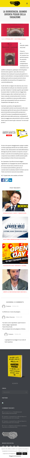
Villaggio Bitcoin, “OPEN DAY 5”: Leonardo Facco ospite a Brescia (15, 265)
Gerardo (6, 416)
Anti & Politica (18, 39)
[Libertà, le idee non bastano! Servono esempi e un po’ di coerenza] (15, 279)
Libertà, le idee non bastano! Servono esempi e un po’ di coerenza (15, 292)
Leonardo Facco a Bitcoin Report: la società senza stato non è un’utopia (14, 417)
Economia (23, 39)
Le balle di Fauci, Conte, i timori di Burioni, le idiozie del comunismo (15, 213)
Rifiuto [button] (24, 453)
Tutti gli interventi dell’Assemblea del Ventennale (12, 412)
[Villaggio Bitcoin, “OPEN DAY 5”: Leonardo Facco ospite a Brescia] (15, 253)
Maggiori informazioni (15, 456)
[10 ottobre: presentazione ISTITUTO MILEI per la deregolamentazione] (15, 227)
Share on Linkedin (10, 180)
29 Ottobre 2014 (9, 39)
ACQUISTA (15, 383)
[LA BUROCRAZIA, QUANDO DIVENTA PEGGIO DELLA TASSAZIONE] (15, 30)
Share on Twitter (6, 180)
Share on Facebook (3, 180)
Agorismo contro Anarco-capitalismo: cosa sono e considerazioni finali (14, 426)
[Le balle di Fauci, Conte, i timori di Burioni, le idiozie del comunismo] (15, 200)
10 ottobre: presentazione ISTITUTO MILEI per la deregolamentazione (15, 239)
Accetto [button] (19, 453)
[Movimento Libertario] (15, 3)
